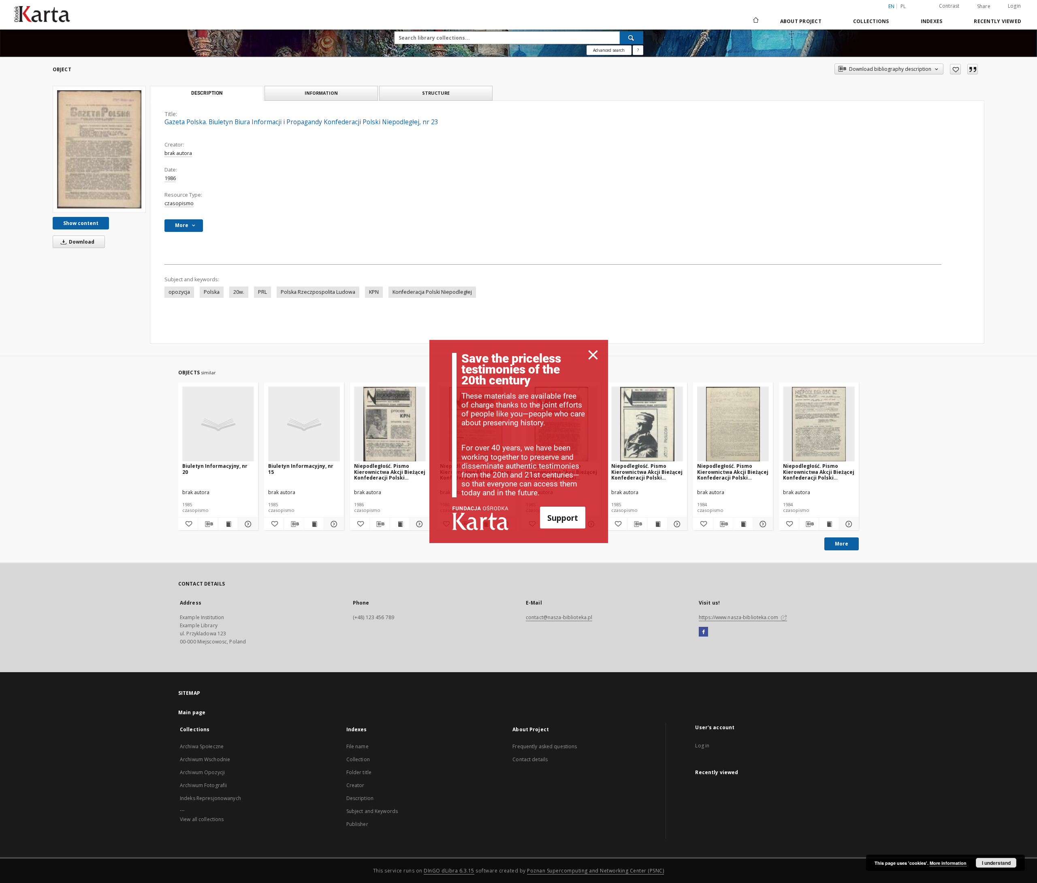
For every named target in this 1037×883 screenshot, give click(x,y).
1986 (170, 178)
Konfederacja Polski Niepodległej (432, 292)
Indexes (932, 21)
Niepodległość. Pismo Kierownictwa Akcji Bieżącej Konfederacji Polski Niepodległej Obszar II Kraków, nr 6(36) (818, 472)
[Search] (631, 37)
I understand (996, 862)
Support (562, 517)
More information (948, 863)
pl (903, 6)
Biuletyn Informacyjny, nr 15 (300, 469)
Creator (355, 785)
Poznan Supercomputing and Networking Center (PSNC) (595, 870)
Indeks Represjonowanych (210, 798)
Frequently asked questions (544, 746)
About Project (800, 21)
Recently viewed (997, 21)
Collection (358, 759)
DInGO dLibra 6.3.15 (449, 870)
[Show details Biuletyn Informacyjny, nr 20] (246, 524)
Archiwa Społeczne (202, 746)
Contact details (530, 759)
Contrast (949, 5)
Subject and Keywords (372, 811)
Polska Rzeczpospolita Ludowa (318, 292)
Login (1014, 5)
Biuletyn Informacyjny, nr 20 (215, 469)
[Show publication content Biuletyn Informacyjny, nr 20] (228, 524)
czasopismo (179, 203)
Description (359, 798)
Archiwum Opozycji (202, 772)
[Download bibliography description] (208, 524)
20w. (238, 292)
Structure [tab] (436, 93)
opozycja (179, 292)
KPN (374, 292)
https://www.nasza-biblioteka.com (739, 617)
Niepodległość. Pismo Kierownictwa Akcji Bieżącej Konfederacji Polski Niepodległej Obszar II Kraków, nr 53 (389, 472)
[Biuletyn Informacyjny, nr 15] (304, 424)
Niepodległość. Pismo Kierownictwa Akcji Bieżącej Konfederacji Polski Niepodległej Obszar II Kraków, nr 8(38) (732, 472)
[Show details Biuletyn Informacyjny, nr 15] (332, 524)
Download (81, 241)
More (841, 543)
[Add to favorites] (955, 69)
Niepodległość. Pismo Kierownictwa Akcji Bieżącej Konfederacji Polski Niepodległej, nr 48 (647, 472)
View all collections (202, 819)
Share (983, 6)
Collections (871, 21)
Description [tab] (206, 93)
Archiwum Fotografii (203, 785)
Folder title (358, 772)
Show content (80, 223)
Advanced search (609, 50)
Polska (212, 292)
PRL (262, 292)
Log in (702, 745)
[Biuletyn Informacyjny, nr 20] (218, 424)
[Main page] (755, 21)
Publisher (357, 824)
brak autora (178, 153)
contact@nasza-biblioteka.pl (559, 617)
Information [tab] (321, 93)
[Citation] (972, 69)
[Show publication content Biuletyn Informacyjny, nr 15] (314, 524)
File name (357, 746)
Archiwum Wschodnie (205, 759)
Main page (191, 712)
